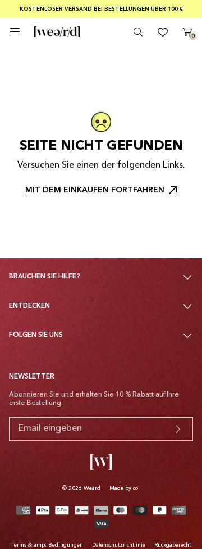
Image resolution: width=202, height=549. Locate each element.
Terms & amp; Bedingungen (47, 545)
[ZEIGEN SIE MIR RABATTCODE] (177, 429)
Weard (92, 488)
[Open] (15, 32)
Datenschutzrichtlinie (118, 545)
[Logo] (57, 32)
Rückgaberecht (172, 545)
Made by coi (124, 488)
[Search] (138, 32)
